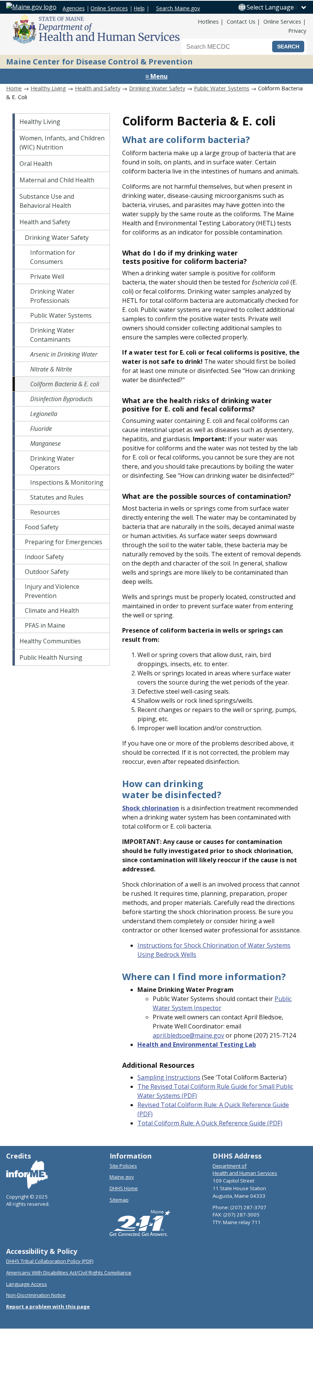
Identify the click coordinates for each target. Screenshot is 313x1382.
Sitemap (119, 1199)
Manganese (45, 443)
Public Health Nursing (50, 657)
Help (139, 8)
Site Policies (123, 1165)
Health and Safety (97, 88)
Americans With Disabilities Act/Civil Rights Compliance (68, 1272)
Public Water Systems (221, 88)
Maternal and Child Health (56, 180)
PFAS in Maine (45, 625)
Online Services (109, 8)
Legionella (43, 414)
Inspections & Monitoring (66, 482)
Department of (230, 1165)
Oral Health (35, 163)
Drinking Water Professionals (52, 296)
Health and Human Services (245, 1173)
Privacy (297, 30)
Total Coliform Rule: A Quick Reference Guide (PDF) (209, 1123)
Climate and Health (52, 610)
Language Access (26, 1284)
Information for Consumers (52, 257)
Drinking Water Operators (52, 463)
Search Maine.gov (178, 8)
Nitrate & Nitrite (51, 369)
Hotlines (208, 21)
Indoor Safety (44, 557)
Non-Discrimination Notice (36, 1295)
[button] (277, 7)
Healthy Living (48, 88)
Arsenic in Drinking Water (63, 354)
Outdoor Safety (47, 571)
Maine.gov (122, 1176)
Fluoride (41, 428)
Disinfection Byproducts (61, 399)
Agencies (74, 8)
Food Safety (41, 527)
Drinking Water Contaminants (52, 335)
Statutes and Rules (57, 497)
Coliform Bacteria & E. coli (64, 384)
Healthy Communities (50, 641)
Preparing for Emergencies (63, 542)
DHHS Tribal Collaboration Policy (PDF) (50, 1261)
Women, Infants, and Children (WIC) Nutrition (62, 142)
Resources (45, 512)
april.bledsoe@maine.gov (188, 1035)
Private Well (47, 276)
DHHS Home (124, 1188)
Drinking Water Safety (157, 88)
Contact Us (241, 21)
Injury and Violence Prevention (52, 591)
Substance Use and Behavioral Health (46, 201)
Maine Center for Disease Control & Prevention (99, 61)
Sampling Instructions (168, 1077)
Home (14, 88)
